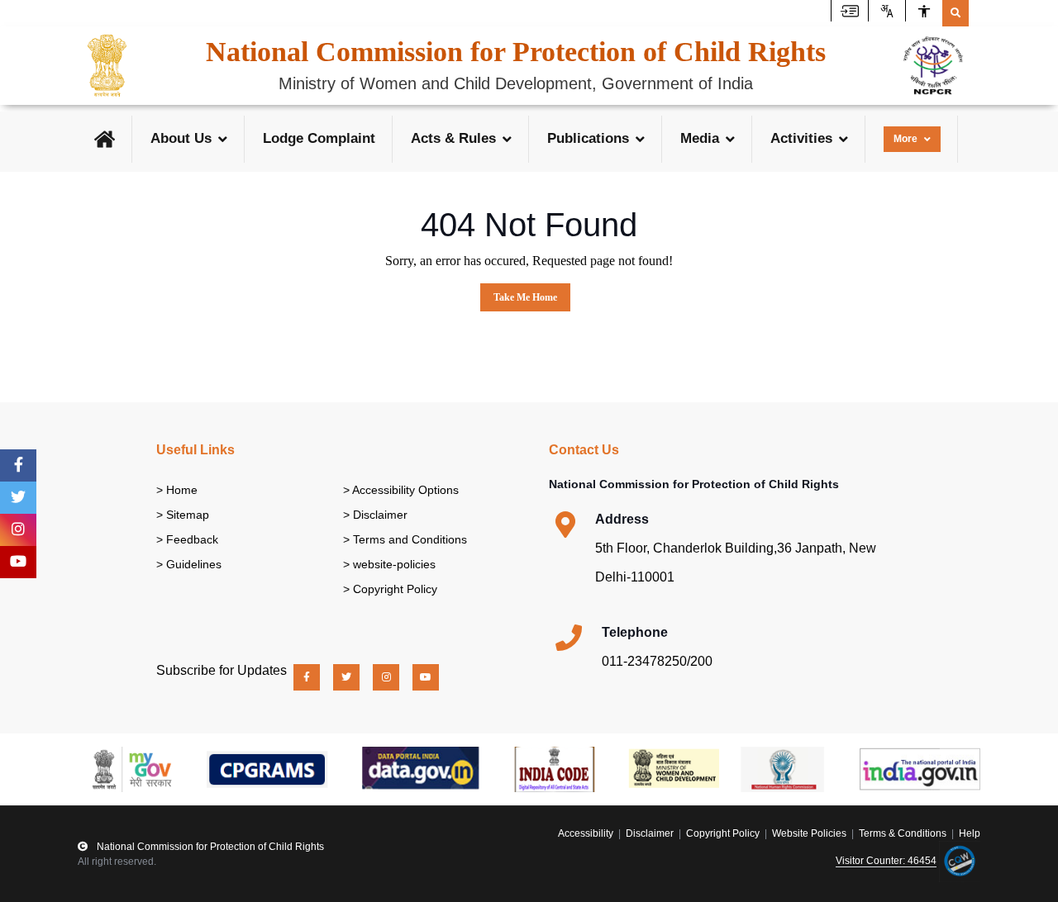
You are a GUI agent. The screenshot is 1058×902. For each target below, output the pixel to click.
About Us (181, 138)
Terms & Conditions (902, 833)
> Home (177, 489)
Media (699, 138)
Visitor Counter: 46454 (886, 860)
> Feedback (187, 539)
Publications (588, 138)
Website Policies (809, 833)
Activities (801, 138)
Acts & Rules (453, 138)
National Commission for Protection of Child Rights (209, 846)
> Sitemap (182, 514)
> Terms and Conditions (405, 539)
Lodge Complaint (319, 138)
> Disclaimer (375, 514)
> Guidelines (189, 564)
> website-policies (389, 564)
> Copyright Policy (390, 589)
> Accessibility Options (401, 489)
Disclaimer (650, 833)
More (905, 139)
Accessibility (587, 833)
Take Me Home (525, 297)
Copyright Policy (723, 833)
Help (969, 833)
